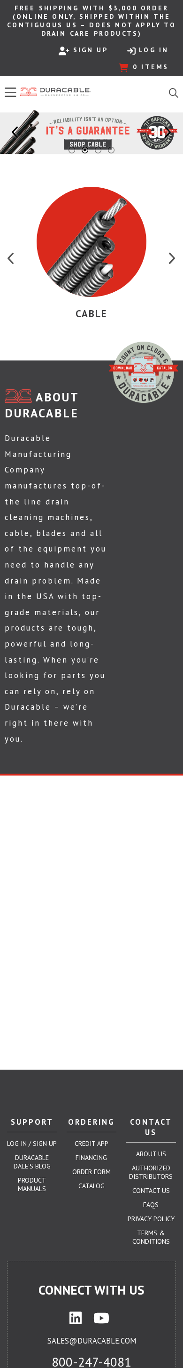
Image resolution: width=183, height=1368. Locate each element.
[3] (98, 150)
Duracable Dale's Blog (32, 1161)
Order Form (91, 1172)
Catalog (91, 1186)
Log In (153, 50)
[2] (85, 150)
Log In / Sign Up (32, 1143)
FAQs (151, 1204)
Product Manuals (32, 1184)
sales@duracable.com (91, 1341)
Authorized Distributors (151, 1172)
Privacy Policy (151, 1219)
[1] (71, 150)
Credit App (91, 1143)
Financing (91, 1157)
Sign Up (90, 50)
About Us (151, 1154)
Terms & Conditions (151, 1237)
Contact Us (151, 1190)
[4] (111, 150)
